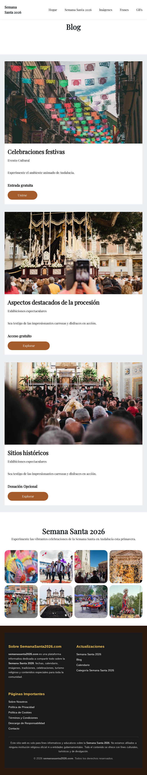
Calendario (83, 664)
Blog (79, 659)
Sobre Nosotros (17, 701)
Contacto (13, 728)
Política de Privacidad (21, 707)
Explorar (29, 346)
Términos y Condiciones (23, 717)
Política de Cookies (20, 712)
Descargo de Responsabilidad (26, 723)
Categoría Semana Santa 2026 (95, 670)
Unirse (22, 195)
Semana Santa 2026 (88, 654)
